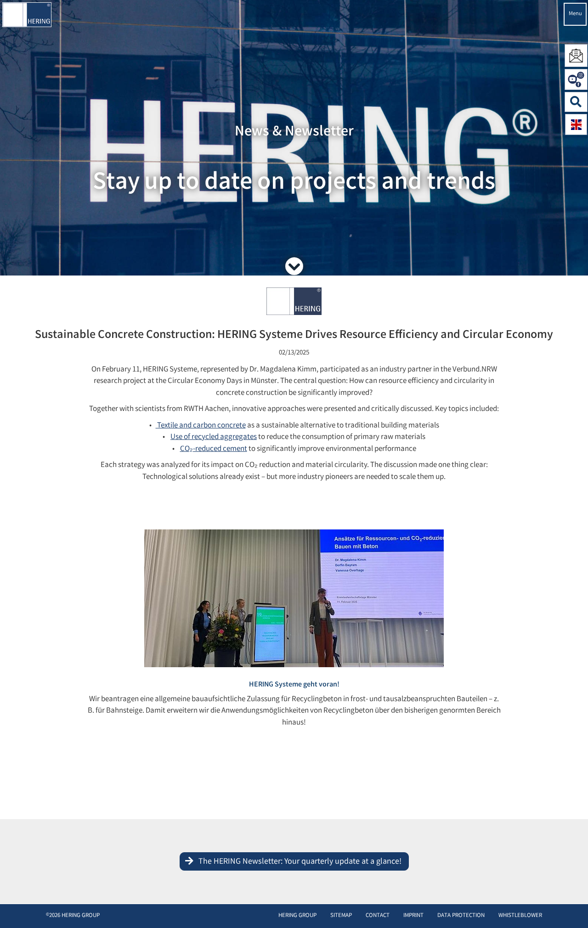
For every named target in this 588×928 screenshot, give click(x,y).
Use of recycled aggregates (213, 437)
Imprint (413, 915)
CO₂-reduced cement (213, 449)
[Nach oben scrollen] (571, 907)
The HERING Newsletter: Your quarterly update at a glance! (299, 862)
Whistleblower (520, 915)
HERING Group (297, 915)
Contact (378, 915)
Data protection (461, 915)
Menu (575, 14)
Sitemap (341, 915)
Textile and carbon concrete (201, 426)
